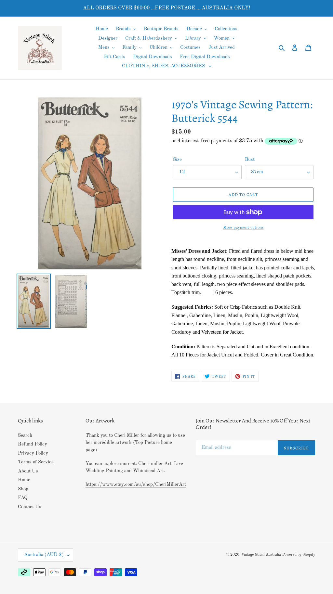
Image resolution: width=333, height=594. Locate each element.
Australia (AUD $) (44, 554)
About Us (28, 471)
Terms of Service (36, 462)
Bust (250, 159)
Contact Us (29, 507)
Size (177, 159)
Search (25, 435)
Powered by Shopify (298, 555)
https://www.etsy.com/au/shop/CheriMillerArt (136, 484)
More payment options (243, 228)
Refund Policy (32, 444)
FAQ (23, 498)
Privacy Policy (33, 453)
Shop (23, 489)
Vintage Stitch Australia (261, 555)
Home (24, 480)
